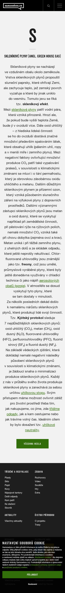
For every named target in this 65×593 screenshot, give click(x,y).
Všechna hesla (32, 443)
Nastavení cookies (43, 557)
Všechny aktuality (13, 521)
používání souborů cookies (15, 567)
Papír (7, 485)
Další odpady (11, 496)
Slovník (8, 508)
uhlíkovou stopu (33, 392)
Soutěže (39, 485)
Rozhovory (40, 477)
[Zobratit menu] (59, 5)
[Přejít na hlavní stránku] (12, 5)
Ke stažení (10, 504)
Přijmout (32, 574)
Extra (37, 492)
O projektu (40, 521)
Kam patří (9, 500)
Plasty (8, 477)
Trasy (37, 524)
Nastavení (32, 584)
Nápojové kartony (13, 492)
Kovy (7, 489)
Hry (36, 489)
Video (38, 481)
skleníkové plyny (24, 109)
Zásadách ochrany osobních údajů (46, 565)
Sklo (7, 481)
